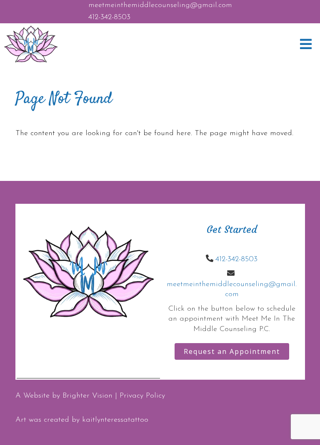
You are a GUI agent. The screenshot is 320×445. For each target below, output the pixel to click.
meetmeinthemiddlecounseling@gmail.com (160, 5)
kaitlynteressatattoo (115, 420)
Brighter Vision (87, 396)
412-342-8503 (109, 17)
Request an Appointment (232, 351)
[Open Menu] (306, 44)
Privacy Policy (142, 396)
